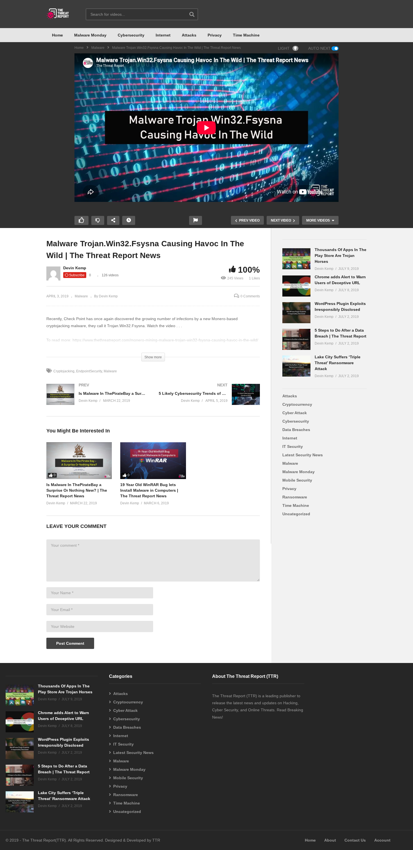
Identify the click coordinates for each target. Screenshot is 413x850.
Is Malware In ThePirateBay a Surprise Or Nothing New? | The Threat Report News (76, 490)
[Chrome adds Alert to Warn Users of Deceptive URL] (296, 286)
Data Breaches (296, 429)
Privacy (215, 35)
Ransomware (294, 497)
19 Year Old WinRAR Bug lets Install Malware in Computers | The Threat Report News (149, 490)
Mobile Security (297, 480)
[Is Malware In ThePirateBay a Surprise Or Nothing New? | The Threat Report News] (97, 400)
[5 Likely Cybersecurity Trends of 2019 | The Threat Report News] (209, 400)
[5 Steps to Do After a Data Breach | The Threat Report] (296, 339)
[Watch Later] (128, 220)
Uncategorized (296, 514)
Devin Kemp (74, 268)
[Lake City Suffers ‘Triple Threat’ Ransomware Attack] (296, 366)
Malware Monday (90, 35)
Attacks (189, 35)
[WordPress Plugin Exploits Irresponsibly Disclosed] (296, 312)
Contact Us (355, 840)
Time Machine (246, 35)
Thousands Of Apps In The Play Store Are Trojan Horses (340, 255)
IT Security (292, 446)
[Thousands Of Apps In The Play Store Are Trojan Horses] (296, 258)
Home (57, 35)
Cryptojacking (63, 371)
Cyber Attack (294, 413)
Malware (98, 48)
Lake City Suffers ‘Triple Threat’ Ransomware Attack (337, 363)
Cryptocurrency (297, 404)
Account (382, 840)
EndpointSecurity (89, 371)
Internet (163, 35)
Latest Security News (302, 455)
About (330, 840)
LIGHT (284, 48)
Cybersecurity (131, 35)
